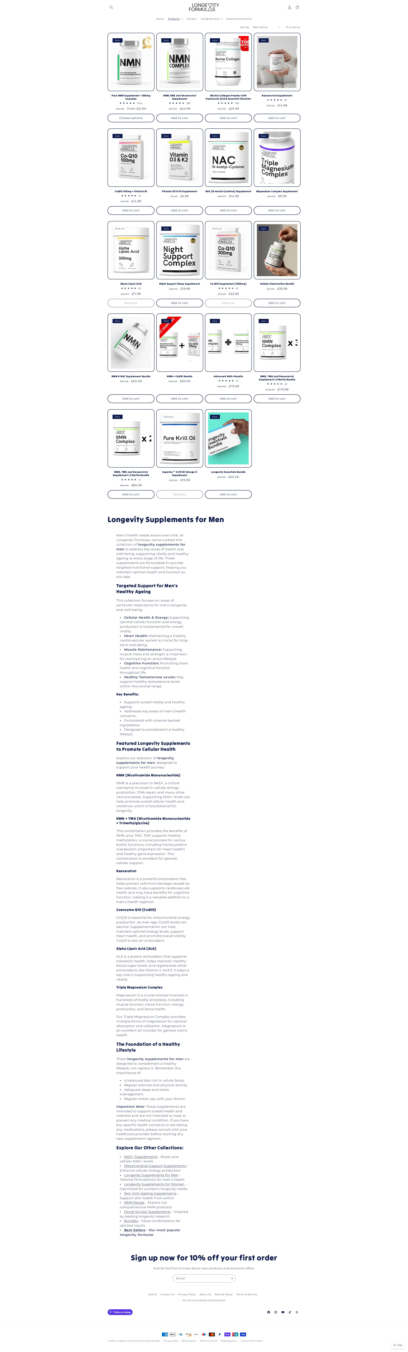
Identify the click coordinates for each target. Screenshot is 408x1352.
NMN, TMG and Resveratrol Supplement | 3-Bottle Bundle (277, 378)
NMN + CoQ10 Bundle (179, 376)
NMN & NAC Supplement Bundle (131, 376)
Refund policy (189, 1341)
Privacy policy (170, 1341)
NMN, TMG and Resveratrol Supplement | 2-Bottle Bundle (131, 473)
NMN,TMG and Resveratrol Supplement (179, 97)
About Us (205, 1294)
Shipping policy (229, 1341)
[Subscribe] (231, 1278)
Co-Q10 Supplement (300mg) (228, 283)
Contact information (252, 1341)
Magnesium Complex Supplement (277, 191)
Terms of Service (246, 1294)
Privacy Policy (187, 1294)
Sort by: (245, 27)
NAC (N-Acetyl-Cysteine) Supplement (228, 191)
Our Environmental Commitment (203, 1300)
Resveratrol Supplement (277, 95)
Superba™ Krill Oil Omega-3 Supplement (179, 473)
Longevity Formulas (127, 1341)
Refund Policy (224, 1294)
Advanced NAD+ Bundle (228, 376)
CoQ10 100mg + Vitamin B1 (131, 191)
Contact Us (167, 1294)
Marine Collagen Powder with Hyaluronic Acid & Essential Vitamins (228, 97)
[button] (111, 7)
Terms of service (208, 1341)
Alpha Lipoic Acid (131, 283)
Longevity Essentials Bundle (228, 471)
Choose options (131, 118)
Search (152, 1294)
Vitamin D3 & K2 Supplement (179, 191)
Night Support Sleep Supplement (179, 283)
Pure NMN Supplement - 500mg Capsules (131, 97)
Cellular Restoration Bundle (277, 283)
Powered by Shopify (149, 1341)
